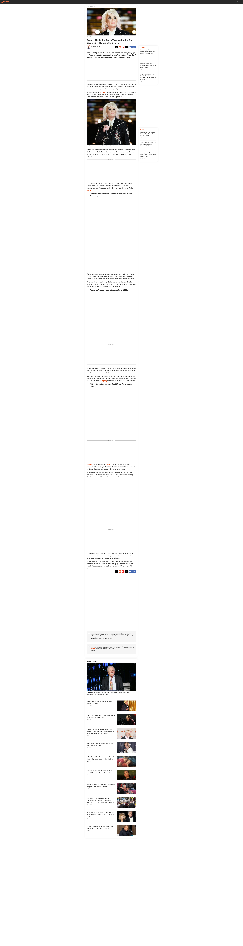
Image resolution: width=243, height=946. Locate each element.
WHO (94, 648)
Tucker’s (89, 464)
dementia (102, 92)
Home (88, 6)
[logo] (5, 2)
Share (133, 47)
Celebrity (92, 6)
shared (89, 190)
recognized (109, 464)
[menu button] (241, 2)
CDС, (92, 648)
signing (104, 381)
